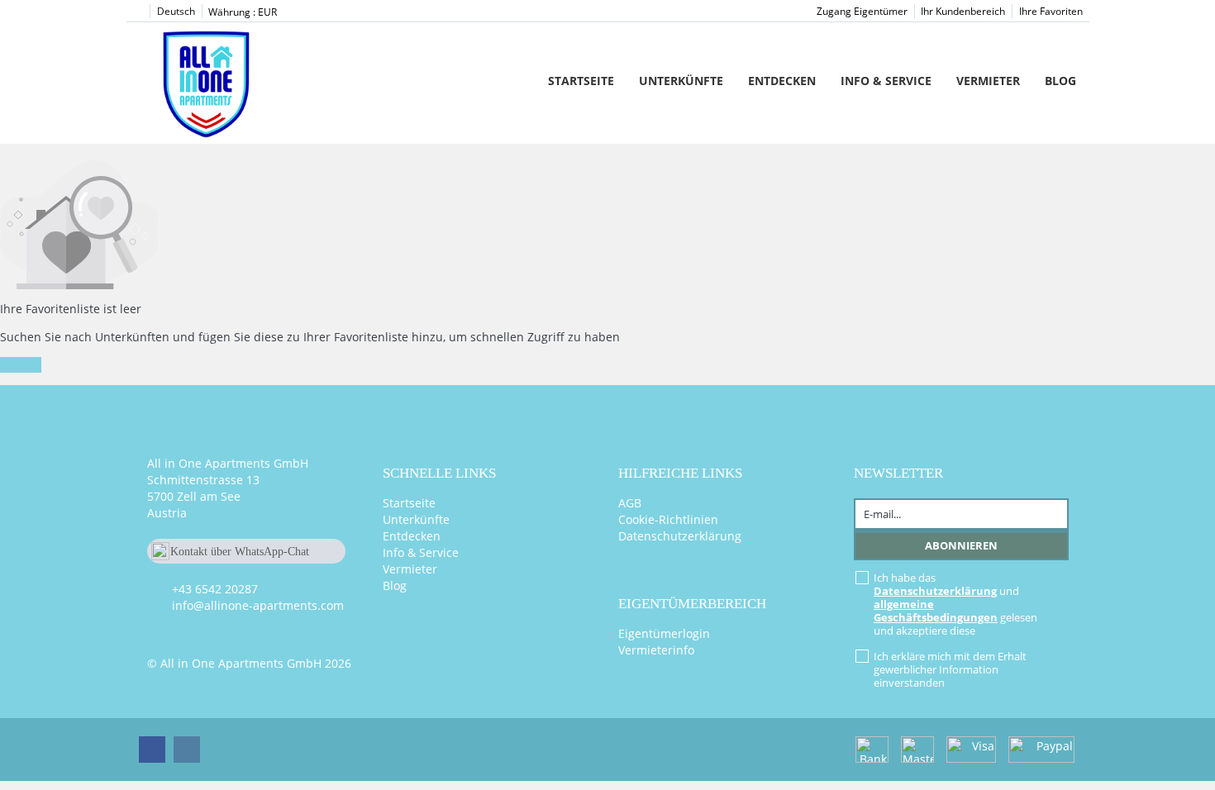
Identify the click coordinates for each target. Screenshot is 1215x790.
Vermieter (988, 80)
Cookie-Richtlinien (668, 519)
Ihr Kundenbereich (963, 11)
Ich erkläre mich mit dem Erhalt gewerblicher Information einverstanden (950, 669)
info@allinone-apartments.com (258, 605)
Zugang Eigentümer (862, 11)
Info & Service (886, 80)
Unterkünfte (681, 80)
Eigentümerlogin (664, 633)
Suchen (20, 365)
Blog (1060, 80)
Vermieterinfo (656, 650)
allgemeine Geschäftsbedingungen (936, 611)
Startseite (581, 80)
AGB (629, 503)
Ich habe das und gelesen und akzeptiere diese (955, 604)
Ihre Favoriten (1051, 11)
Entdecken (782, 80)
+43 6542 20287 (215, 589)
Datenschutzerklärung (679, 536)
